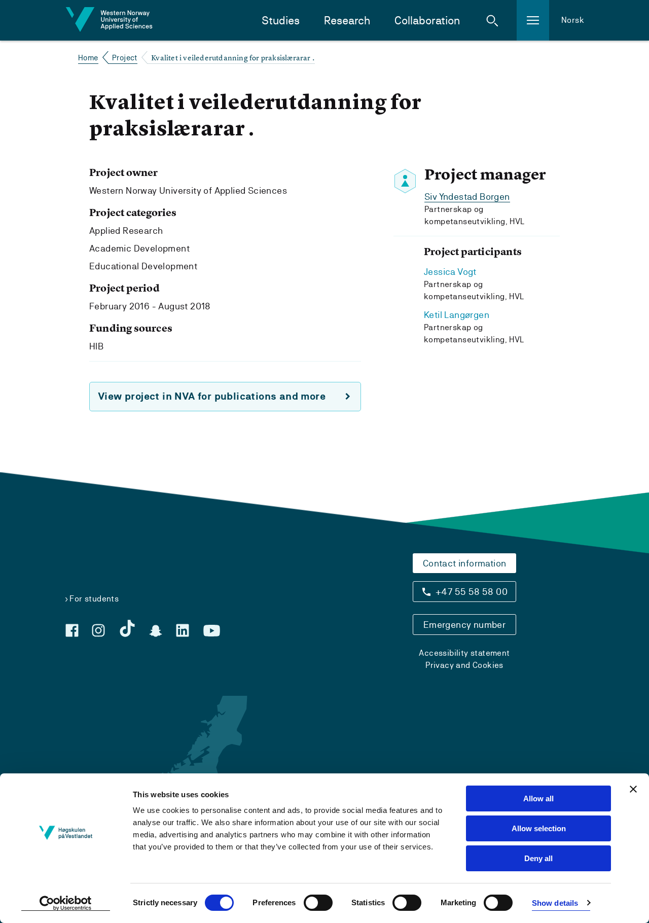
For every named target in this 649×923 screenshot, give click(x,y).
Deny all (538, 858)
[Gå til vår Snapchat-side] (156, 631)
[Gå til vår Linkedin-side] (182, 630)
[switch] (318, 903)
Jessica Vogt (450, 271)
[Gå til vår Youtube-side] (212, 631)
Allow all (538, 798)
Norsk (572, 20)
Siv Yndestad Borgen (467, 196)
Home (88, 57)
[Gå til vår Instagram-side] (98, 630)
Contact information (465, 563)
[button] (492, 20)
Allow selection (539, 828)
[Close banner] (633, 789)
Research (347, 20)
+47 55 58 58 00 (472, 591)
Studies (281, 20)
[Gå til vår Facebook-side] (72, 630)
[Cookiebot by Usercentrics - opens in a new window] (65, 903)
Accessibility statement (464, 653)
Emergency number (464, 624)
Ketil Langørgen (456, 314)
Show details (555, 903)
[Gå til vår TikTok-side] (127, 628)
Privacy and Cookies (464, 665)
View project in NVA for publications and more (212, 396)
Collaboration (427, 20)
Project (124, 57)
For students (94, 599)
